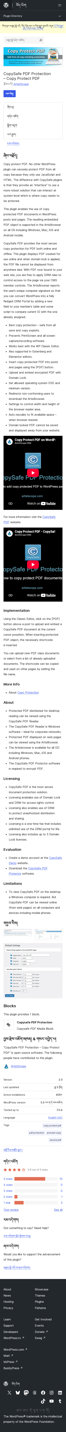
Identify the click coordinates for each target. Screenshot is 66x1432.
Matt (8, 1355)
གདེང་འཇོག (12, 116)
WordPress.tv (14, 1338)
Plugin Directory (13, 15)
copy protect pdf (52, 1125)
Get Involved (43, 1319)
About (7, 1289)
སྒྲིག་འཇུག (12, 125)
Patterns (40, 1308)
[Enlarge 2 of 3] (57, 933)
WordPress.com (15, 1349)
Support (9, 1325)
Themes (40, 1295)
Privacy (8, 1308)
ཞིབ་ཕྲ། (10, 107)
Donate (41, 1332)
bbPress (11, 1362)
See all (58, 1209)
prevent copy (54, 1132)
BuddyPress (13, 1368)
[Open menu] (60, 5)
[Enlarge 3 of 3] (57, 948)
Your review (11, 1209)
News (7, 1295)
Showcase (41, 1289)
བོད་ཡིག (16, 1384)
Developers (11, 1332)
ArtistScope (21, 84)
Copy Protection (28, 692)
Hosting (9, 1301)
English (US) (55, 1117)
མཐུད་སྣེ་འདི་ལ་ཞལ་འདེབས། (17, 1267)
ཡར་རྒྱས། (11, 134)
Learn (7, 1319)
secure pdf (55, 1140)
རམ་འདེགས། (13, 143)
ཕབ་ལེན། (9, 93)
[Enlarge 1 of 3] (27, 933)
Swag (40, 1338)
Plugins (39, 1301)
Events (39, 1325)
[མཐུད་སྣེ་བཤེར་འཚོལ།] (40, 40)
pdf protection (36, 1132)
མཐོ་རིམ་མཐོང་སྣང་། (13, 1150)
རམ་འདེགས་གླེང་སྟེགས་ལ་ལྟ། (17, 1236)
